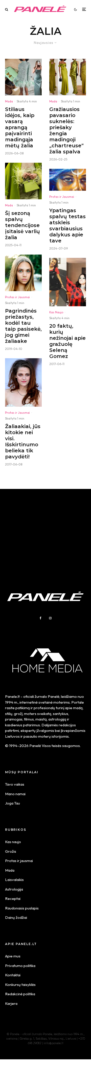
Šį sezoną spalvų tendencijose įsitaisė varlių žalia (22, 225)
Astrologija (14, 889)
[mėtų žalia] (23, 77)
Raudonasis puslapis (22, 908)
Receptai (12, 898)
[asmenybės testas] (67, 180)
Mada (9, 101)
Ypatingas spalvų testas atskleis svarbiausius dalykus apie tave (67, 225)
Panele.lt (12, 696)
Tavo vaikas (14, 784)
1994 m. (11, 702)
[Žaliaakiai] (23, 382)
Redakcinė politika (20, 993)
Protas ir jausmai (19, 860)
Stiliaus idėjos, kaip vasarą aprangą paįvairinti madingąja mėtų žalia (19, 127)
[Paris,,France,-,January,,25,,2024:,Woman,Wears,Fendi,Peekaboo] (23, 181)
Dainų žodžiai (16, 917)
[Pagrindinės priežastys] (23, 273)
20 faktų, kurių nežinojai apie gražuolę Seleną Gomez (67, 341)
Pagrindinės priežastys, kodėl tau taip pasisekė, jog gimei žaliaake (23, 326)
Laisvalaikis (14, 879)
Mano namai (15, 793)
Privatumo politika (20, 965)
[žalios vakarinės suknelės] (67, 77)
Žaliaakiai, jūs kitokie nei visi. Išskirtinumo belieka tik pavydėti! (22, 441)
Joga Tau (12, 803)
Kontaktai (12, 975)
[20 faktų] (67, 282)
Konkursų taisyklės (20, 984)
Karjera (11, 1003)
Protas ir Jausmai (17, 297)
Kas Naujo (56, 312)
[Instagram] (50, 618)
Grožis (10, 851)
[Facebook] (40, 618)
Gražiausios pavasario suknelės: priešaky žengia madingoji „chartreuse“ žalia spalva (66, 130)
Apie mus (12, 956)
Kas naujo (13, 841)
